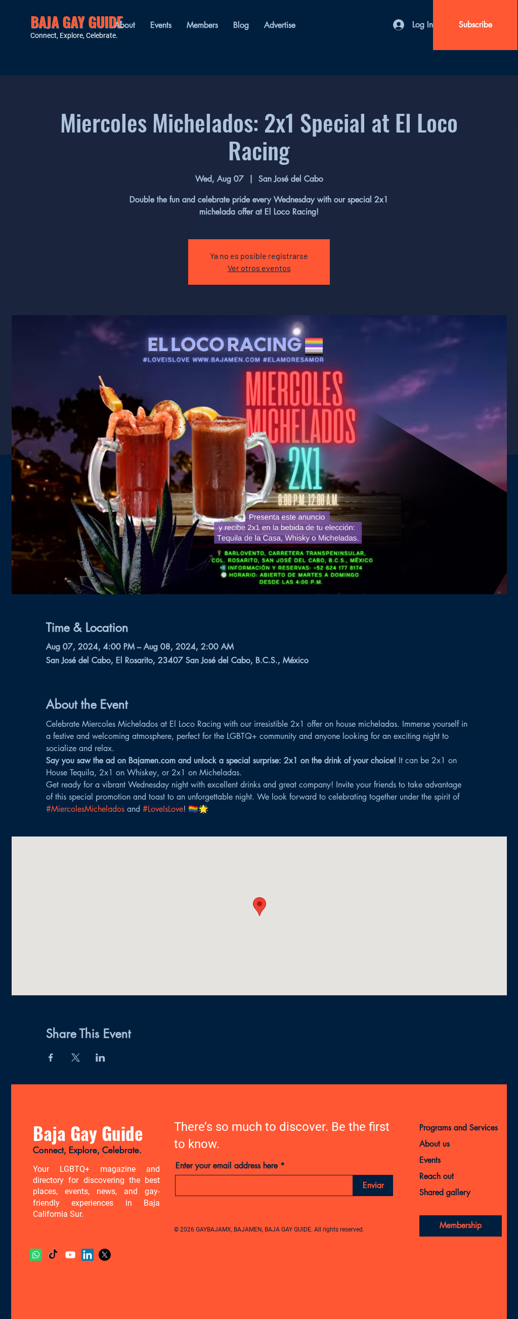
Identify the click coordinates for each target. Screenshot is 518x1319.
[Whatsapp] (36, 1255)
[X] (105, 1255)
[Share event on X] (75, 1057)
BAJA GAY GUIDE (76, 21)
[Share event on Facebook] (51, 1057)
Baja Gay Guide (88, 1133)
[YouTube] (70, 1255)
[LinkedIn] (87, 1255)
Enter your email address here (227, 1166)
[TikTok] (53, 1255)
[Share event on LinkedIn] (100, 1057)
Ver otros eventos (259, 268)
